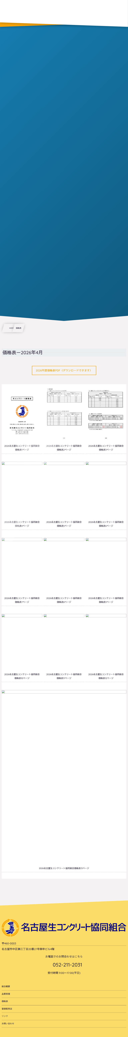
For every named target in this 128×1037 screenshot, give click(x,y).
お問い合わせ (8, 1023)
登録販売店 (7, 1009)
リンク (5, 1016)
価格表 (5, 1001)
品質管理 (6, 994)
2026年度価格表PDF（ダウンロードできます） (64, 370)
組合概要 (6, 986)
